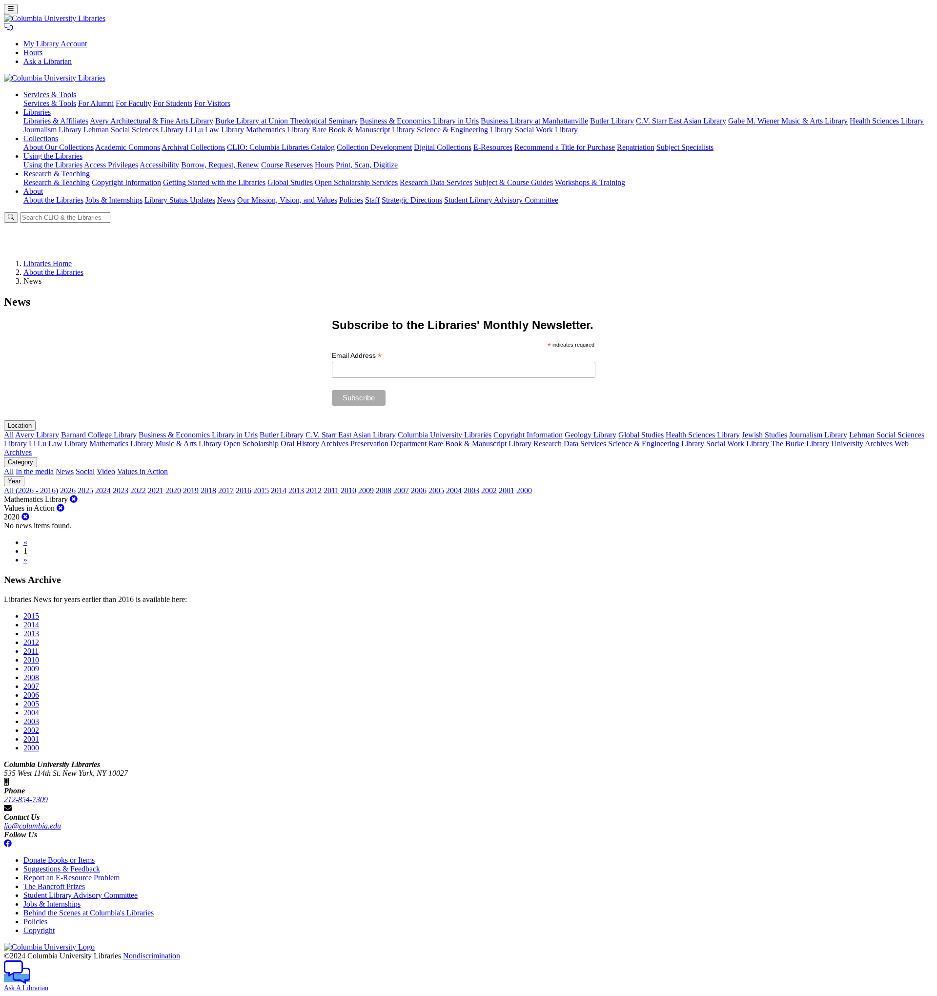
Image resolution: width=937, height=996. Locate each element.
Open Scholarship (251, 443)
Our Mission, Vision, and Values (287, 200)
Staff (372, 200)
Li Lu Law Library (214, 129)
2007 (401, 490)
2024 (103, 490)
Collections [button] (40, 138)
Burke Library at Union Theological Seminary (286, 121)
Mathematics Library (278, 129)
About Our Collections (58, 147)
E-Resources (492, 147)
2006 (419, 490)
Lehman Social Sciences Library (133, 129)
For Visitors (212, 103)
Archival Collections (193, 147)
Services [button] (49, 94)
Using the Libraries (52, 165)
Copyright (39, 930)
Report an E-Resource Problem (71, 877)
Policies (351, 200)
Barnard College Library (99, 435)
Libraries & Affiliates (55, 121)
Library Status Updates (179, 200)
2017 (226, 490)
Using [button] (52, 156)
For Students (172, 103)
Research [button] (56, 173)
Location (20, 425)
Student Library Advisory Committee (501, 200)
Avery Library (37, 435)
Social (85, 471)
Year (14, 481)
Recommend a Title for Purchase (564, 147)
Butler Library (612, 121)
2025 (85, 490)
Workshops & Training (590, 182)
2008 (383, 490)
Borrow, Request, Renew (220, 165)
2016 (243, 490)
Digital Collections (442, 147)
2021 (155, 490)
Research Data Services (436, 182)
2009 (366, 490)
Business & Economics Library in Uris (419, 121)
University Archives (862, 443)
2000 (524, 490)
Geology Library (590, 435)
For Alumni (96, 103)
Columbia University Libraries (444, 435)
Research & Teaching (56, 182)
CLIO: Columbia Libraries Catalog (281, 147)
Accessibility (159, 165)
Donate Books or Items (59, 860)
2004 (454, 490)
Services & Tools (49, 103)
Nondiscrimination (151, 956)
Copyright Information (126, 182)
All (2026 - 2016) (31, 490)
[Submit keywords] (11, 217)
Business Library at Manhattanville (534, 121)
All (9, 435)
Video (106, 471)
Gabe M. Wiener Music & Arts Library (788, 121)
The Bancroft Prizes (54, 886)
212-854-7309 (26, 799)
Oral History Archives (314, 443)
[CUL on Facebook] (8, 843)
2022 (138, 490)
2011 (331, 490)
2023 (120, 490)
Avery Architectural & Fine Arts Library (151, 121)
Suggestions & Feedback (61, 869)
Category (20, 462)
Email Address (357, 355)
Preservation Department (388, 443)
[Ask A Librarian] (8, 27)
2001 (506, 490)
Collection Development (374, 147)
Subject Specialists (684, 147)
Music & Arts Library (188, 443)
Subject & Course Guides (513, 182)
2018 (208, 490)
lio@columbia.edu (32, 826)
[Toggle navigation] (11, 9)
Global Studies (290, 182)
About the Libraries (53, 200)
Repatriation (635, 147)
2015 (261, 490)
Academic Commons (127, 147)
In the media (35, 471)
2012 (314, 490)
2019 (191, 490)
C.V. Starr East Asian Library (681, 121)
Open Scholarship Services (356, 182)
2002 (489, 490)
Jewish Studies (764, 435)
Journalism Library (52, 129)
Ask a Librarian (47, 61)
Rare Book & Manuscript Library (363, 129)
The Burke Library (800, 443)
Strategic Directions (412, 200)
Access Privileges (111, 165)
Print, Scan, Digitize (367, 165)
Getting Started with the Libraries (214, 182)
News (226, 200)
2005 (436, 490)
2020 (173, 490)
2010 (348, 490)
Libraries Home (47, 263)
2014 (278, 490)
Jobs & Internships (114, 200)
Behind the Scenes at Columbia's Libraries (88, 913)
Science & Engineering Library (465, 129)
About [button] (33, 191)
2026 (68, 490)
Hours (32, 52)
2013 (296, 490)
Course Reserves (287, 165)
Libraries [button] (37, 112)
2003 (471, 490)
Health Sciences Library (887, 121)
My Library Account (55, 44)
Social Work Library (546, 129)
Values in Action (142, 471)
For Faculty (133, 103)
